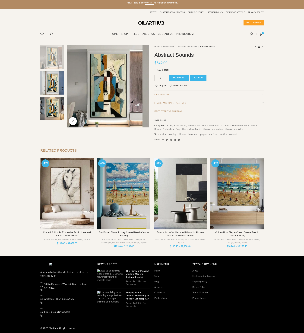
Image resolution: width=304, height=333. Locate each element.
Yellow (244, 242)
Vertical (86, 239)
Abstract (106, 239)
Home (157, 47)
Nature (115, 242)
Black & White (64, 239)
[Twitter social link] (167, 140)
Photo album (169, 47)
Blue (137, 239)
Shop (156, 276)
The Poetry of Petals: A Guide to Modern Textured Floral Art (137, 274)
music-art (213, 134)
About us (158, 287)
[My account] (251, 34)
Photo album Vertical (213, 129)
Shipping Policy (199, 282)
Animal (54, 239)
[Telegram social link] (179, 140)
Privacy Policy (199, 298)
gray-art (204, 134)
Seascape (135, 242)
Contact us (159, 293)
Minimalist (189, 239)
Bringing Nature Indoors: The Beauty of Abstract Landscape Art (137, 295)
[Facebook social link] (163, 140)
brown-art (193, 134)
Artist (195, 271)
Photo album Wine (234, 129)
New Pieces (77, 239)
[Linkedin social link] (175, 140)
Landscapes (106, 242)
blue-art (183, 134)
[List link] (66, 299)
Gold (142, 239)
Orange (230, 242)
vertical (223, 134)
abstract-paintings (168, 134)
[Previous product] (255, 46)
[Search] (51, 34)
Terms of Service (200, 293)
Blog (156, 282)
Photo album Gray (171, 129)
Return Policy (198, 287)
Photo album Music (191, 129)
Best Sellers (129, 239)
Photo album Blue (234, 126)
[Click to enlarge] (73, 121)
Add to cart (179, 78)
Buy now (198, 78)
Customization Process (203, 276)
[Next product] (262, 46)
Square (143, 242)
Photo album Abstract (187, 47)
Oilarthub (53, 328)
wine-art (233, 134)
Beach (120, 239)
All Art (169, 126)
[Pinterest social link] (171, 140)
